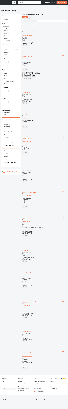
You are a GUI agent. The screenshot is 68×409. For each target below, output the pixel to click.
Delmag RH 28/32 (26, 141)
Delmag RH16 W (26, 170)
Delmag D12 (25, 276)
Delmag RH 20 (26, 92)
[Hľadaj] (19, 2)
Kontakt (3, 386)
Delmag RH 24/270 (27, 35)
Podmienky (20, 381)
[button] (23, 45)
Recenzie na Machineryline (23, 388)
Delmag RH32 (25, 118)
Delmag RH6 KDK (26, 331)
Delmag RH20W (26, 221)
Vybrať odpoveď (27, 78)
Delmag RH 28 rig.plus (28, 196)
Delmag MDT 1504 (27, 356)
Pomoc (3, 383)
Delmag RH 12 (26, 250)
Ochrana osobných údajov (23, 383)
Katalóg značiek (21, 390)
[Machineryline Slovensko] (5, 2)
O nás (3, 381)
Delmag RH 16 (26, 60)
